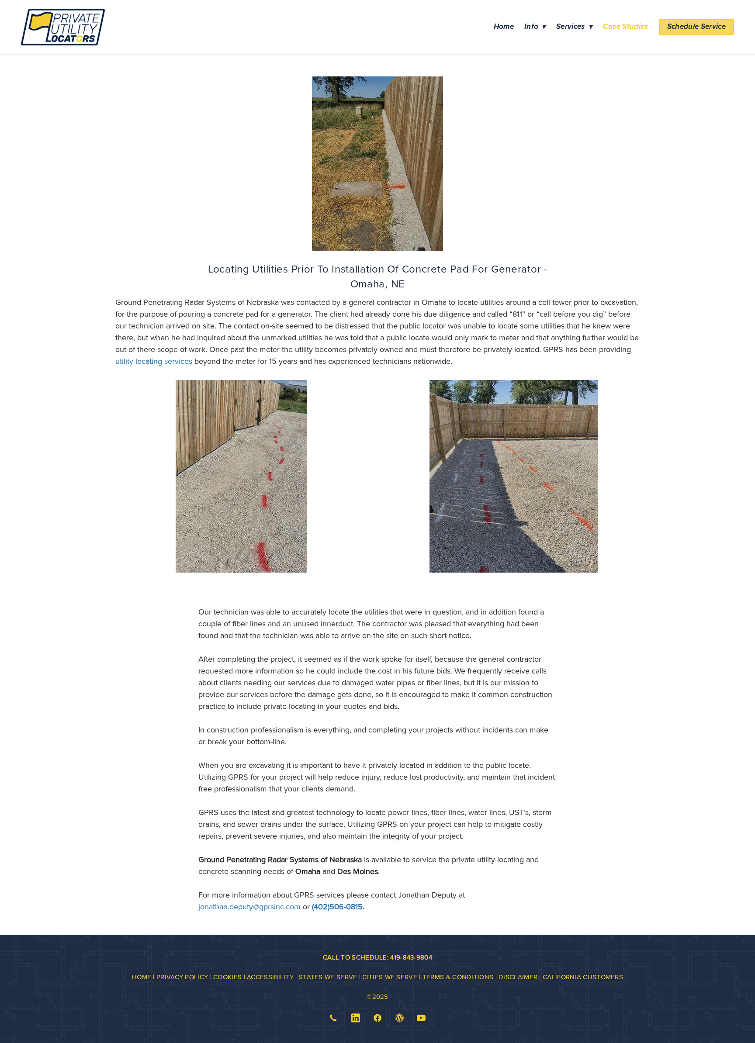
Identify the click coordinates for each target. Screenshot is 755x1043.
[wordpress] (399, 1018)
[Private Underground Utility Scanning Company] (241, 476)
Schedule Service (696, 26)
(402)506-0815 (337, 906)
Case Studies (625, 26)
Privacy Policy (182, 976)
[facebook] (377, 1018)
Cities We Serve (389, 976)
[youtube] (421, 1018)
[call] (333, 1018)
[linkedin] (355, 1018)
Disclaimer (518, 976)
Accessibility (270, 976)
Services (574, 26)
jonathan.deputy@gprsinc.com (249, 906)
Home (504, 26)
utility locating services (153, 361)
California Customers (583, 976)
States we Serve (329, 976)
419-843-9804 (411, 957)
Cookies (227, 976)
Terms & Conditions (458, 976)
